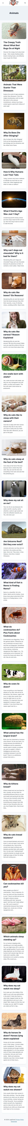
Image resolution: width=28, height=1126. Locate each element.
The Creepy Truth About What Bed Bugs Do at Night (12, 45)
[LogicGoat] (14, 3)
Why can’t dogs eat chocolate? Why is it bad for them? (13, 253)
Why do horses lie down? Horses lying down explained (13, 1035)
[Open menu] (3, 3)
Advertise (14, 1121)
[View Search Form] (25, 3)
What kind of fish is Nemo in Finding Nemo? (12, 585)
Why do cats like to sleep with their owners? (12, 418)
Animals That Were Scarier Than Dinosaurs (12, 87)
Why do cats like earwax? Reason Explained (11, 334)
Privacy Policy (20, 1119)
